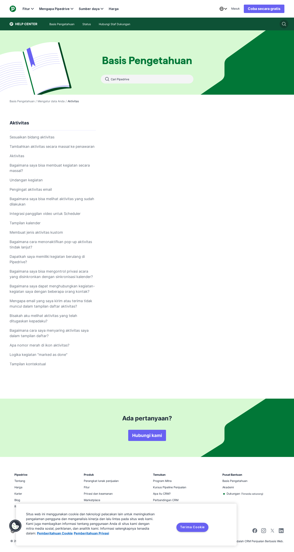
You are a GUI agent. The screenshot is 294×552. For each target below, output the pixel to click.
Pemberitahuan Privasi (91, 533)
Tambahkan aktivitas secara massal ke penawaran (52, 146)
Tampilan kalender (25, 223)
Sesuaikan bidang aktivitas (32, 137)
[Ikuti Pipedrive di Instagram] (263, 532)
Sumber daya (89, 9)
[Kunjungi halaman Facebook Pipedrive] (254, 532)
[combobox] (223, 8)
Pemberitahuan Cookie (55, 533)
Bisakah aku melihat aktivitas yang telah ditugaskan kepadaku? (43, 318)
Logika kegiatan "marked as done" (38, 354)
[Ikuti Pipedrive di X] (272, 532)
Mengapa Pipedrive (54, 9)
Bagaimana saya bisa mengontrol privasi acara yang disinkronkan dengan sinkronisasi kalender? (51, 274)
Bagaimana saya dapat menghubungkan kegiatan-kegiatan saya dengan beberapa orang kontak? (52, 289)
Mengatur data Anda (51, 101)
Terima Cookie (192, 527)
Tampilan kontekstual (28, 364)
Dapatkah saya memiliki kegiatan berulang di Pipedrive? (47, 259)
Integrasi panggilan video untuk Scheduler (45, 213)
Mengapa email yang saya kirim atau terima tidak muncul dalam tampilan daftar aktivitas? (51, 303)
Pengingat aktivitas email (31, 189)
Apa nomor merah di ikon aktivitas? (39, 345)
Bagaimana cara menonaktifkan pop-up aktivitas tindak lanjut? (51, 244)
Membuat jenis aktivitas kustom (36, 232)
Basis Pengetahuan (22, 101)
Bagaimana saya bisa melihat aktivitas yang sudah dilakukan (52, 201)
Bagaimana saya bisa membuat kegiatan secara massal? (50, 168)
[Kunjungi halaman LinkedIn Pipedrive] (281, 531)
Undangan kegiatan (26, 180)
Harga (114, 9)
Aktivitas (17, 156)
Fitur (26, 9)
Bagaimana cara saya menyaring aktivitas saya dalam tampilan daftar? (49, 333)
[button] (15, 525)
